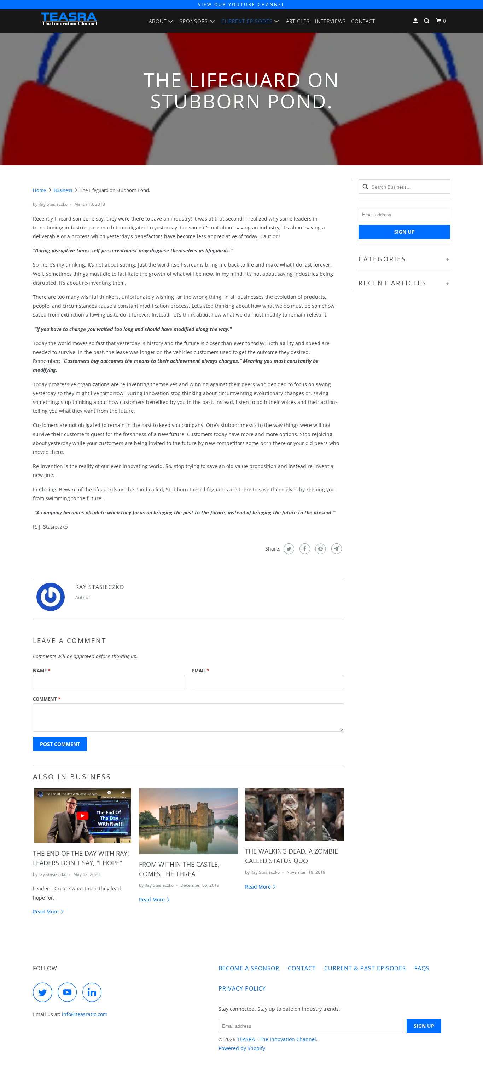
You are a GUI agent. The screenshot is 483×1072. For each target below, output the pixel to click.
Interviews (330, 21)
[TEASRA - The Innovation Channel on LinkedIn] (94, 992)
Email (200, 670)
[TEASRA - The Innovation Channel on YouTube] (69, 992)
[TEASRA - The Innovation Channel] (69, 21)
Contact (363, 21)
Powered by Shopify (242, 1048)
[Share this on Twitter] (288, 548)
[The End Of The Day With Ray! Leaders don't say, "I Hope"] (82, 815)
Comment (46, 699)
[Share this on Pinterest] (320, 548)
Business (63, 190)
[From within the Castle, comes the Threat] (188, 821)
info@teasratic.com (84, 1014)
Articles (298, 21)
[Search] (427, 21)
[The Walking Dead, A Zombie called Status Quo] (294, 814)
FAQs (422, 968)
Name (41, 670)
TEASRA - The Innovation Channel (276, 1039)
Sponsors (195, 21)
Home (39, 190)
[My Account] (416, 21)
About (158, 21)
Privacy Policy (242, 988)
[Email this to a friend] (336, 548)
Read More (46, 911)
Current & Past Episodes (365, 968)
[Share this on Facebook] (304, 548)
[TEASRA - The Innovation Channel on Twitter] (44, 992)
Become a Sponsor (249, 968)
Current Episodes (247, 21)
